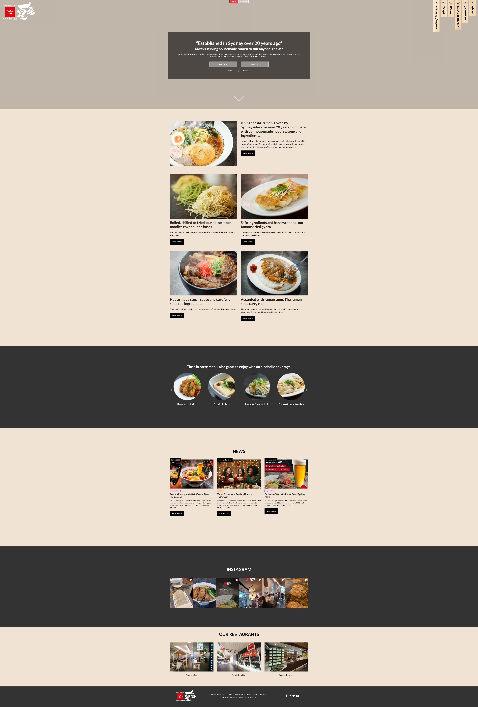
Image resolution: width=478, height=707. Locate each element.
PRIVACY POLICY (217, 695)
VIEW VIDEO (223, 64)
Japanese (243, 1)
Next (305, 390)
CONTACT (248, 695)
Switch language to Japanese (239, 71)
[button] (181, 593)
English (233, 1)
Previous (172, 390)
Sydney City (175, 491)
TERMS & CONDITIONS (234, 695)
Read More (248, 153)
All (220, 491)
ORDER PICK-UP (255, 64)
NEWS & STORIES (260, 695)
